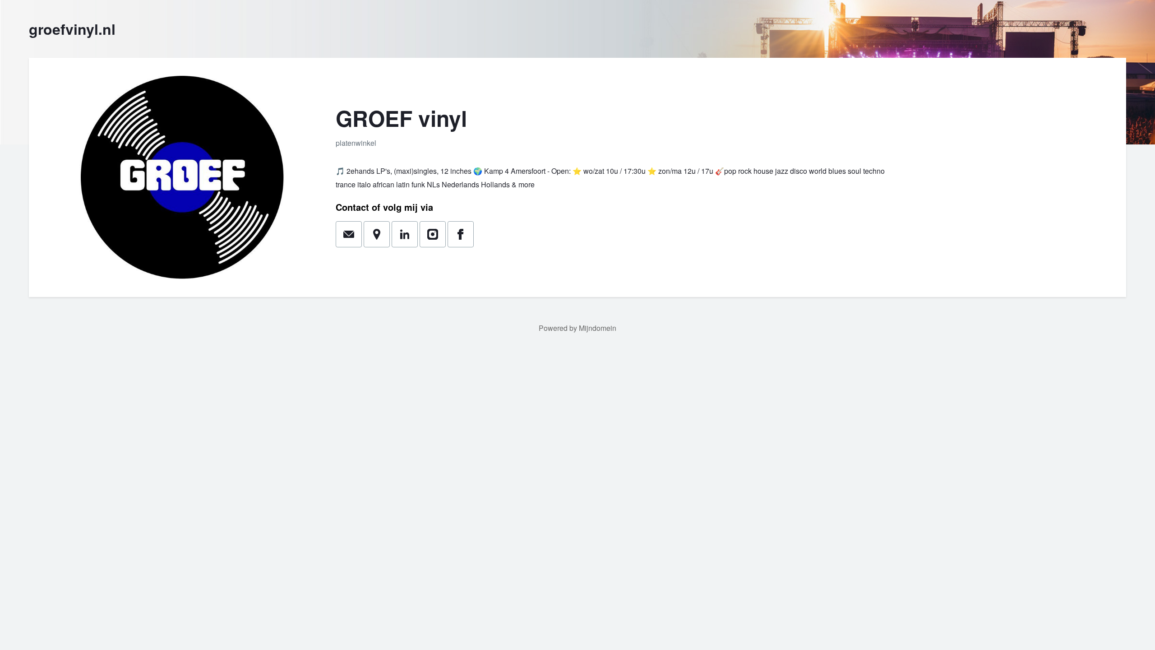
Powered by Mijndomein (577, 328)
